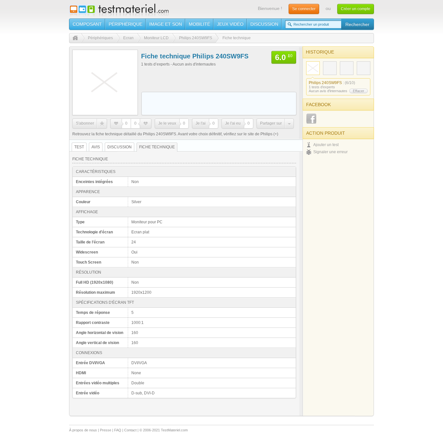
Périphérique (125, 24)
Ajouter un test (326, 144)
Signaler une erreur (330, 152)
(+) (275, 134)
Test (79, 147)
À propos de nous (83, 430)
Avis (95, 147)
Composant (87, 24)
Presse (105, 430)
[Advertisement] (219, 103)
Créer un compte (355, 8)
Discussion (264, 24)
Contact (130, 430)
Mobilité (199, 24)
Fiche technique (157, 147)
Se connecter (304, 8)
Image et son (165, 24)
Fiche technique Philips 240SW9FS (194, 56)
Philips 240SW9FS (325, 82)
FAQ (117, 430)
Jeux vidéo (230, 24)
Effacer (358, 91)
